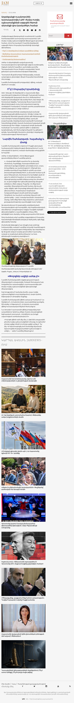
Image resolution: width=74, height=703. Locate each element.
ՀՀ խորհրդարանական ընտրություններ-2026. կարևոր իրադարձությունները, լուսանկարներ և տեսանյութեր (57, 172)
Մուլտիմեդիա (60, 123)
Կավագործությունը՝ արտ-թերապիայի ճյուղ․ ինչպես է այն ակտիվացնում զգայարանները (59, 157)
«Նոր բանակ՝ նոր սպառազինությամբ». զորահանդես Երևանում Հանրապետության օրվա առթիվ (58, 188)
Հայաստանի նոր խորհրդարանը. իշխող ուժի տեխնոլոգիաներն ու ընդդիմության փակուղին (19, 380)
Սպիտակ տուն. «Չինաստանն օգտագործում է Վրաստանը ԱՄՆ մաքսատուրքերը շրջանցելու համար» (22, 563)
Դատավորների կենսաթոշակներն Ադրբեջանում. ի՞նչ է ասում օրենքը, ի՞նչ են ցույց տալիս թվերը (22, 671)
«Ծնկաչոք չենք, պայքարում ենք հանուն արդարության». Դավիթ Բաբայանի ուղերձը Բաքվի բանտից (22, 599)
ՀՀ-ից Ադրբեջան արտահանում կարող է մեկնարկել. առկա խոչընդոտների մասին (21, 416)
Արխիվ (4, 12)
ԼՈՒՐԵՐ (60, 45)
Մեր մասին (5, 684)
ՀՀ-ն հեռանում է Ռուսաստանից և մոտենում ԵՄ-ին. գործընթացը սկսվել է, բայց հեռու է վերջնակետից (59, 144)
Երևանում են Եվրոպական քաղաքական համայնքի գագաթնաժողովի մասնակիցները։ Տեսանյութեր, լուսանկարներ (59, 203)
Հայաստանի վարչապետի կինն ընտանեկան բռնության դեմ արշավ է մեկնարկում (22, 635)
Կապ (14, 684)
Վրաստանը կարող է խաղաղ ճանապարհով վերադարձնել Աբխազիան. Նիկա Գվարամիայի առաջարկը (19, 525)
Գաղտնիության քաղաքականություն (32, 684)
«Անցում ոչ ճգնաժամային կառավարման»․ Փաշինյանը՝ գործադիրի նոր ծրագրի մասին (22, 488)
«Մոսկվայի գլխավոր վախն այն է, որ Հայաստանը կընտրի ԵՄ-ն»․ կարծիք (20, 452)
